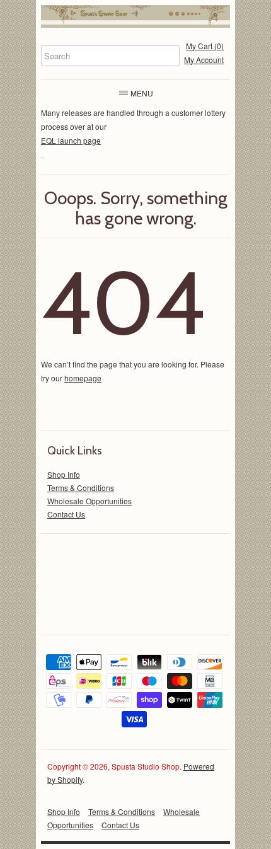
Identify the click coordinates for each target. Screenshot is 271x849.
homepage (82, 378)
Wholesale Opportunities (89, 500)
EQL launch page (71, 140)
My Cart (205, 45)
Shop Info (63, 474)
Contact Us (66, 514)
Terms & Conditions (80, 487)
